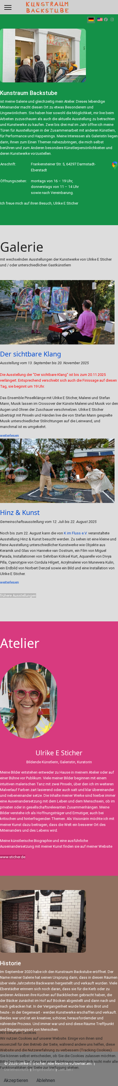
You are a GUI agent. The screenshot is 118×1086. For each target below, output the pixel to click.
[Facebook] (106, 19)
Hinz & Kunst (20, 512)
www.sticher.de (12, 857)
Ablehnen (45, 1080)
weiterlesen (9, 435)
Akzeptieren (16, 1080)
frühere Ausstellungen (18, 595)
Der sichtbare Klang (30, 353)
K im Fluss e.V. (75, 533)
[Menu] (7, 7)
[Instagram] (112, 19)
